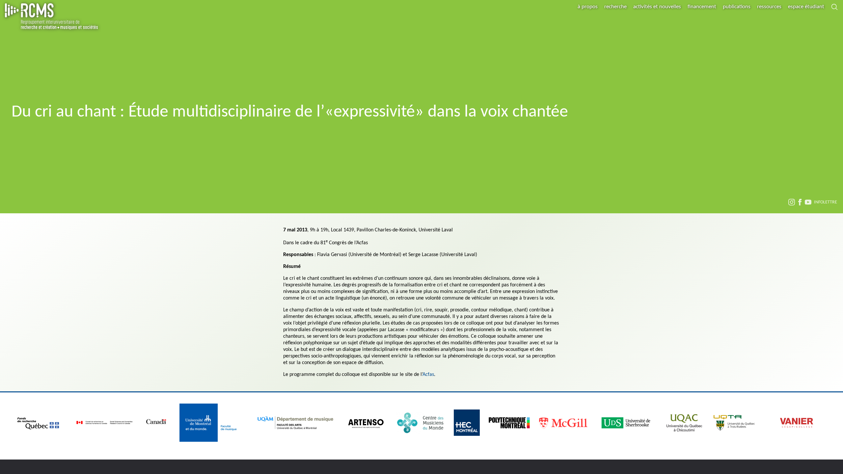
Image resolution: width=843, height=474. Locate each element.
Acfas (428, 374)
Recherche (615, 7)
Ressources (769, 7)
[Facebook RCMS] (800, 203)
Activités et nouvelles (657, 7)
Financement (702, 7)
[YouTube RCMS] (808, 203)
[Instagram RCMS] (791, 203)
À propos (588, 7)
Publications (736, 7)
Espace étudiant (806, 7)
